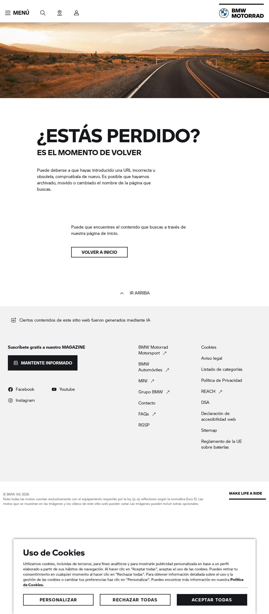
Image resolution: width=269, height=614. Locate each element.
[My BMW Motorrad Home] (241, 13)
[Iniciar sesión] (76, 11)
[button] (17, 13)
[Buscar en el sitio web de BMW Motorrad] (43, 11)
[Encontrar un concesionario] (59, 11)
